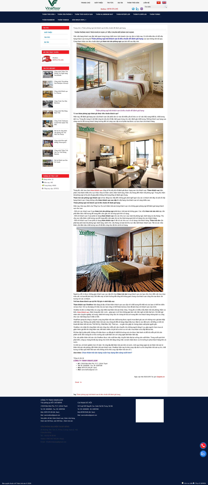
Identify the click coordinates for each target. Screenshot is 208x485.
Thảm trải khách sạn (84, 14)
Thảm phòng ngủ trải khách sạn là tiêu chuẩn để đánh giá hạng (104, 28)
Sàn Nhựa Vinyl (78, 20)
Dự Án (120, 3)
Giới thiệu (98, 3)
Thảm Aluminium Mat (104, 14)
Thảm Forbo (155, 14)
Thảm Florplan (139, 14)
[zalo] (203, 453)
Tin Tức (110, 3)
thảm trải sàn (68, 421)
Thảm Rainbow (48, 20)
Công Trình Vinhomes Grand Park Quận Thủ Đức (61, 122)
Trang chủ (85, 3)
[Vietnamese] (159, 2)
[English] (164, 2)
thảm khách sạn (58, 418)
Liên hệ (146, 3)
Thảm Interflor (123, 14)
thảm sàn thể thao (47, 421)
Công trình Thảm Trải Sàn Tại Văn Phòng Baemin (61, 152)
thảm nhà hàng (69, 418)
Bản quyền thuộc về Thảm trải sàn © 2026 (16, 483)
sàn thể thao (58, 421)
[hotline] (203, 445)
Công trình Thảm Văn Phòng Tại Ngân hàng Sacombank (61, 73)
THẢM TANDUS (63, 20)
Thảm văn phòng (65, 14)
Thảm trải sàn (133, 3)
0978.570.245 (109, 9)
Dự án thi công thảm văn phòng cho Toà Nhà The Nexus (60, 132)
